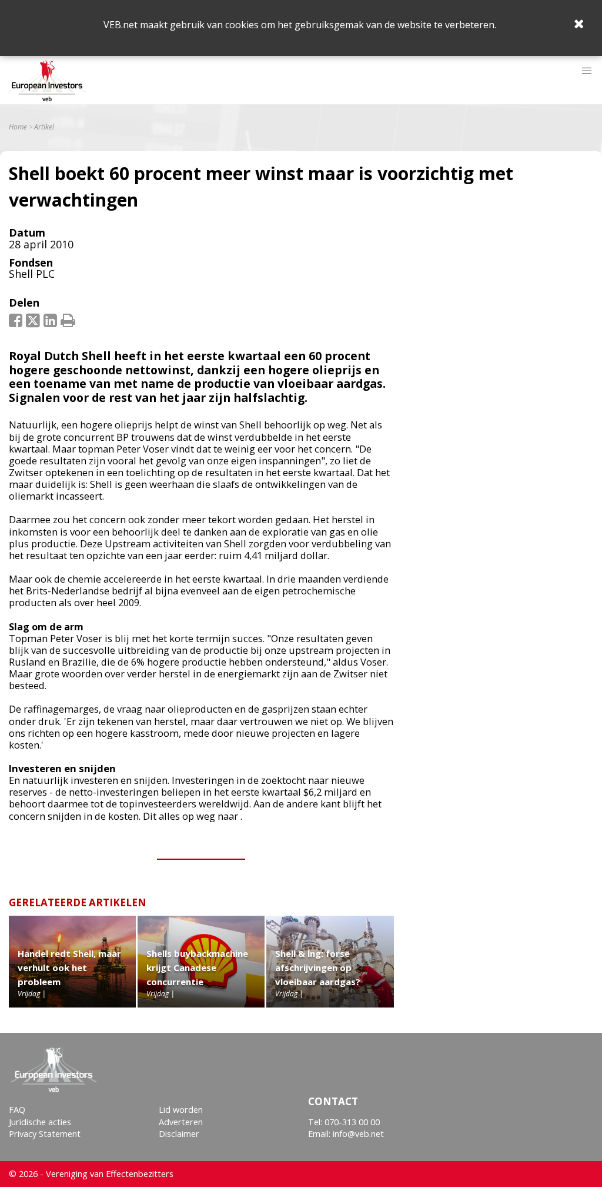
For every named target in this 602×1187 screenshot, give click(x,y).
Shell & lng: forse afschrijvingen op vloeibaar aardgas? (317, 967)
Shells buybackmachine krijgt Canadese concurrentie (197, 967)
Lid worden (181, 1109)
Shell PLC (32, 274)
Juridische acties (40, 1122)
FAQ (17, 1109)
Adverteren (181, 1122)
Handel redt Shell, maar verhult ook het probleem (69, 967)
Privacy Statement (45, 1133)
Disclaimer (179, 1133)
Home (18, 127)
